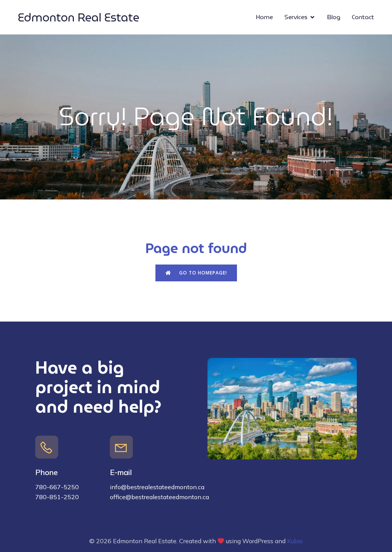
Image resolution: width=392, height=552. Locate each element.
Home (264, 17)
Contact (363, 17)
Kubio (295, 541)
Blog (333, 17)
